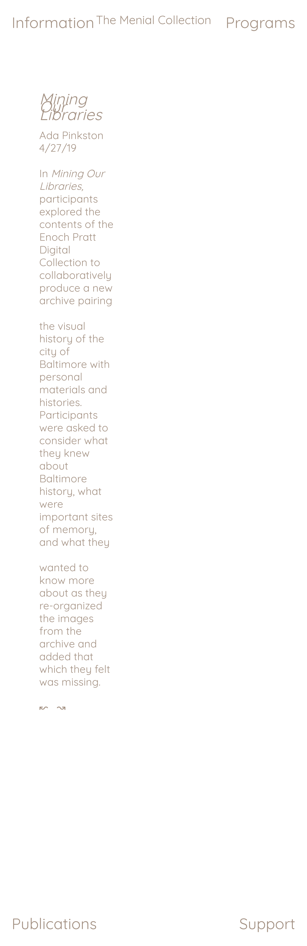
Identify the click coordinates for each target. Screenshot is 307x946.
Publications (54, 923)
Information (53, 22)
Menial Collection (163, 19)
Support (267, 923)
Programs (260, 22)
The (106, 19)
